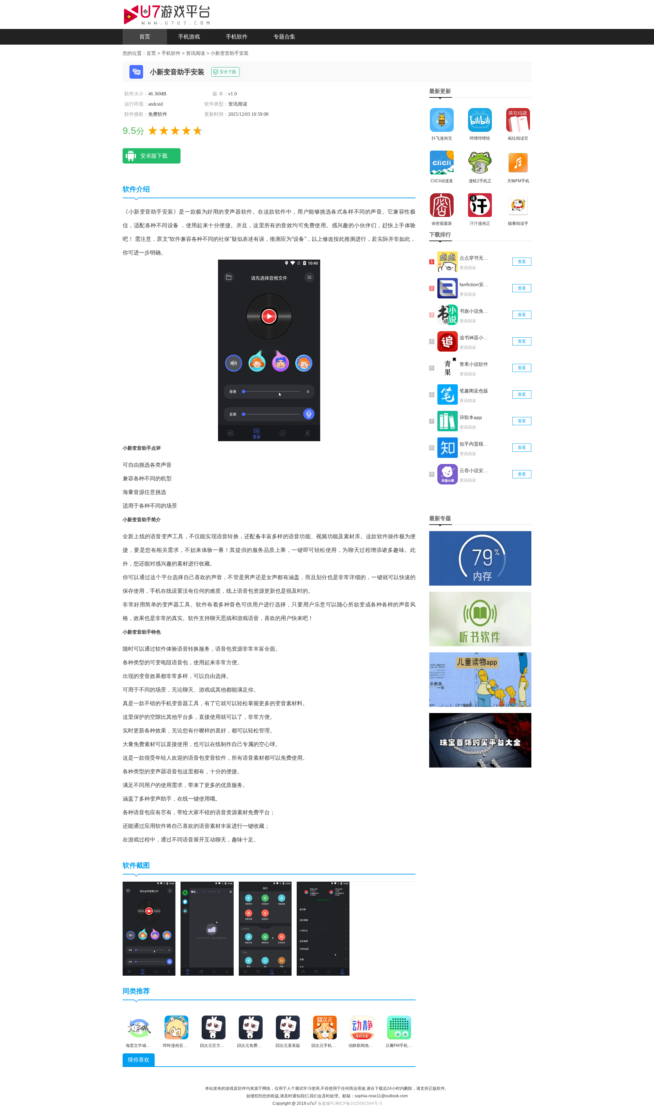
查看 (522, 261)
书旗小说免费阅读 (474, 311)
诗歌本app (471, 417)
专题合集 (284, 37)
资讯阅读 (195, 53)
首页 (144, 37)
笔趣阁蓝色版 (474, 390)
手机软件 (237, 37)
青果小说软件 (474, 364)
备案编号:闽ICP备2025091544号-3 (350, 1103)
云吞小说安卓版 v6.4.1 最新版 (474, 470)
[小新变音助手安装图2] (207, 928)
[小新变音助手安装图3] (265, 928)
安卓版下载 (154, 156)
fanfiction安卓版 (474, 284)
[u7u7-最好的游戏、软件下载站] (167, 14)
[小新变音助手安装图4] (323, 928)
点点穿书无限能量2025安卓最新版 (474, 258)
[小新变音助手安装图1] (149, 928)
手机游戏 (189, 37)
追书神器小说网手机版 (474, 337)
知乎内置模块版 (474, 444)
